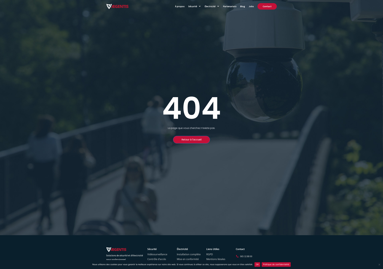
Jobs (251, 6)
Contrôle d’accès (156, 259)
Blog (242, 6)
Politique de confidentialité (276, 264)
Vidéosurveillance (157, 254)
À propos (179, 6)
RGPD (209, 254)
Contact (267, 6)
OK (257, 264)
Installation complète (189, 254)
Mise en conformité (188, 259)
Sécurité (192, 6)
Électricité (210, 6)
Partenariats (229, 6)
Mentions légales (215, 259)
